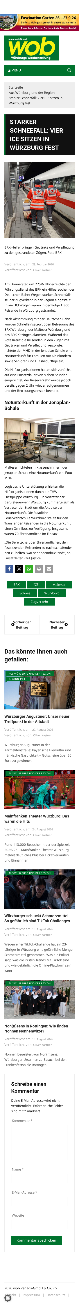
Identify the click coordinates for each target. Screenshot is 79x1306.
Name (17, 1169)
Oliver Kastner (42, 270)
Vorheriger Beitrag (22, 624)
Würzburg (51, 593)
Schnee (25, 593)
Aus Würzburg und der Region (29, 673)
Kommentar (22, 1120)
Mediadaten (12, 4)
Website (18, 1215)
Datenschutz (56, 1295)
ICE (36, 584)
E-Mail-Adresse (24, 1192)
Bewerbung (29, 9)
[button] (69, 70)
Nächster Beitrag (57, 624)
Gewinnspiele (18, 679)
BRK (16, 584)
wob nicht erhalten (34, 4)
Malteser (59, 584)
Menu (15, 70)
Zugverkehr (39, 601)
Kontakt (54, 4)
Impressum (11, 9)
